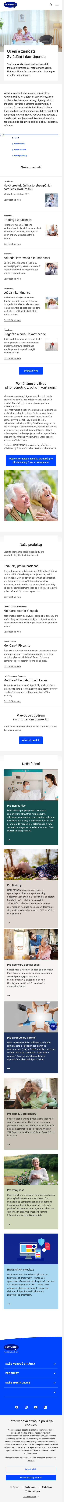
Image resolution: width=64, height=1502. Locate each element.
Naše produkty (20, 155)
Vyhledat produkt (31, 740)
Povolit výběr (31, 1469)
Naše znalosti (20, 149)
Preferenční (30, 1487)
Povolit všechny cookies (31, 1478)
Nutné (15, 1487)
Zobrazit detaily (29, 1497)
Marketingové (34, 1491)
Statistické (47, 1487)
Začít (16, 138)
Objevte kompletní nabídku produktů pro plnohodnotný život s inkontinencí (31, 460)
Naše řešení (19, 143)
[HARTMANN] (10, 5)
